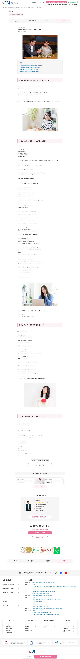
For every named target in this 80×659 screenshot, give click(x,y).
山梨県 (33, 595)
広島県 (44, 608)
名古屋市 (58, 599)
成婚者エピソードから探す (7, 592)
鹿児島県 (51, 614)
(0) (32, 21)
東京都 (33, 584)
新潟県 (37, 595)
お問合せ (27, 628)
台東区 (50, 586)
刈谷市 (45, 599)
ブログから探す (5, 605)
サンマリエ (46, 624)
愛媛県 (57, 608)
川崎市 (38, 591)
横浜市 (53, 591)
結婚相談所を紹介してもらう (8, 588)
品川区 (61, 586)
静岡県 (37, 601)
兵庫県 (33, 606)
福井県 (50, 595)
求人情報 (27, 626)
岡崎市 (37, 599)
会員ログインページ (66, 626)
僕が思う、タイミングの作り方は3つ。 (30, 69)
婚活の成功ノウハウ (66, 4)
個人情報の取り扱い (29, 630)
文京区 (47, 586)
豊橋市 (55, 599)
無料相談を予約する (46, 656)
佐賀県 (33, 614)
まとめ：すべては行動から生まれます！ (30, 71)
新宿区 (44, 586)
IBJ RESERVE (65, 624)
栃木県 (44, 593)
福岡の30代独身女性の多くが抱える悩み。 (30, 67)
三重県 (40, 601)
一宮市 (33, 599)
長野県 (40, 595)
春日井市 (41, 599)
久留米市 (38, 612)
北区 (39, 604)
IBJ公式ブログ (75, 4)
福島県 (54, 582)
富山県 (44, 595)
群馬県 (47, 593)
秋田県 (47, 582)
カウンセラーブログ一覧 (29, 7)
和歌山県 (48, 606)
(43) (63, 21)
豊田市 (51, 599)
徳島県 (50, 608)
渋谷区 (75, 586)
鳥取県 (33, 608)
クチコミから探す (6, 597)
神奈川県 (34, 589)
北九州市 (34, 612)
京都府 (37, 606)
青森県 (37, 582)
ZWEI (45, 626)
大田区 (67, 586)
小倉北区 (46, 612)
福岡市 (42, 612)
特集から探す (5, 601)
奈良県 (44, 606)
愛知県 (33, 597)
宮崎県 (47, 614)
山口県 (47, 608)
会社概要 (27, 624)
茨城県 (40, 593)
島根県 (37, 608)
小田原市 (34, 591)
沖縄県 (55, 614)
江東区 (57, 586)
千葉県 (37, 593)
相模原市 (42, 591)
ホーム (3, 7)
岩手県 (40, 582)
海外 (58, 614)
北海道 (33, 582)
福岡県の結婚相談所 (8, 7)
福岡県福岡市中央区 (19, 7)
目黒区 (64, 586)
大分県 (44, 614)
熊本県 (40, 614)
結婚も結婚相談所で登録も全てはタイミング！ (31, 65)
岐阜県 (33, 601)
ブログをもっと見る (39, 486)
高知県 (61, 608)
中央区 (38, 586)
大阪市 (33, 604)
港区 (41, 586)
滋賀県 (40, 606)
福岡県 (33, 610)
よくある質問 (9, 632)
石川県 (47, 595)
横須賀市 (49, 591)
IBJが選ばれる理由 (57, 4)
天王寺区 (46, 604)
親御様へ (8, 630)
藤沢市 (45, 591)
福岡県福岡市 (14, 7)
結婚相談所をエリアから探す (8, 584)
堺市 (37, 604)
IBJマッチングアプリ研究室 (67, 631)
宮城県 (44, 582)
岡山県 (40, 608)
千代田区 (34, 586)
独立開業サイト (66, 628)
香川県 (54, 608)
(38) (48, 21)
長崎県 (37, 614)
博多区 (50, 612)
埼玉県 (33, 593)
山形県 (50, 582)
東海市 (48, 599)
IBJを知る (50, 4)
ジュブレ (24, 7)
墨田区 (54, 586)
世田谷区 (71, 586)
